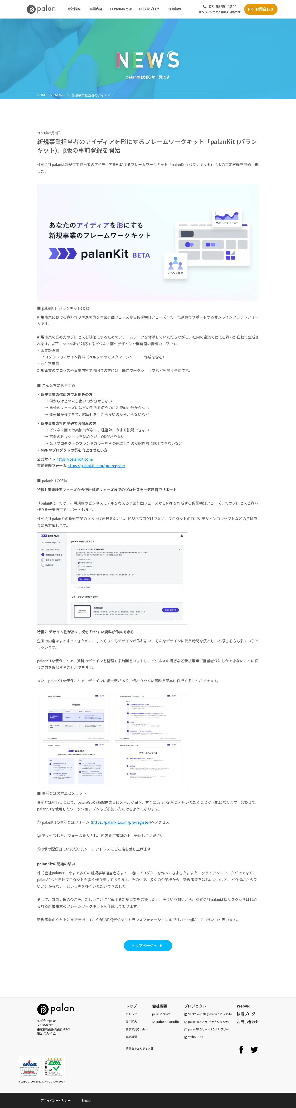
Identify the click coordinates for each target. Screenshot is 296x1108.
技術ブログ (246, 1013)
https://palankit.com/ (74, 459)
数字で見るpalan (136, 1029)
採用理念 (131, 1021)
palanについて (161, 1014)
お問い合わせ (248, 1021)
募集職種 (131, 1037)
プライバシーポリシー (56, 1100)
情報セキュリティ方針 (139, 1048)
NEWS (59, 95)
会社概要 (159, 1005)
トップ (131, 1005)
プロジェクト (195, 1005)
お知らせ (131, 1014)
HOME (42, 95)
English (87, 1100)
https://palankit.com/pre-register (96, 465)
